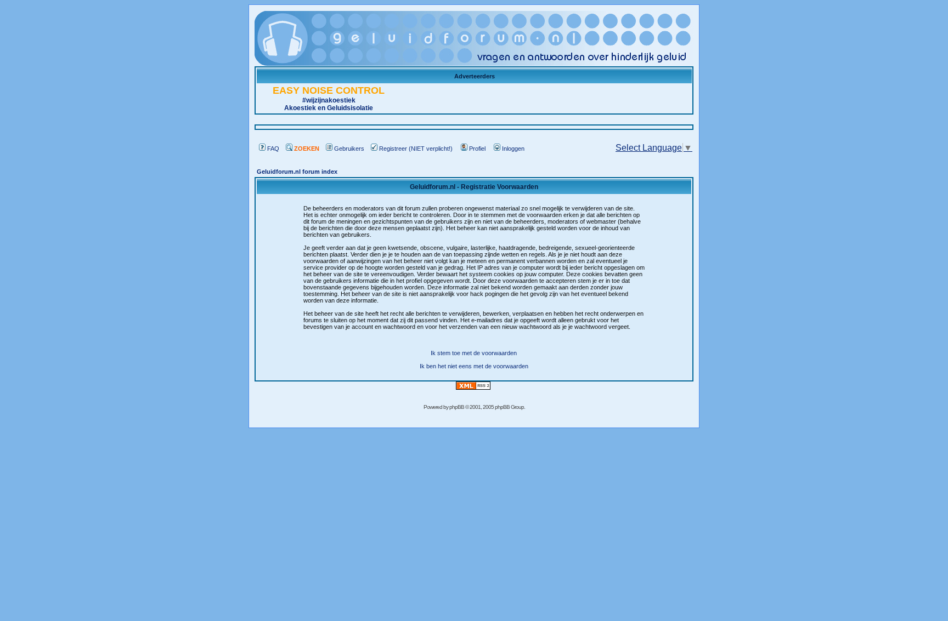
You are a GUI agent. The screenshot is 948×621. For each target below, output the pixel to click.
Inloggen (513, 148)
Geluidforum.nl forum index (297, 171)
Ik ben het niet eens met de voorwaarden (474, 366)
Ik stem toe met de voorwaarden (474, 353)
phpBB (456, 407)
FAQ (273, 148)
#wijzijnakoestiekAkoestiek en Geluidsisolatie (329, 100)
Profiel (477, 148)
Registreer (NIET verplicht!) (416, 148)
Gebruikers (349, 148)
